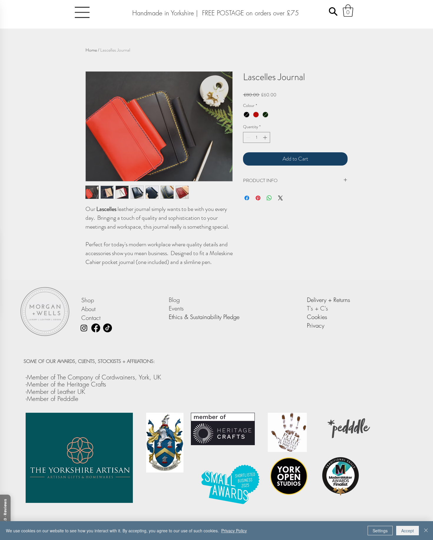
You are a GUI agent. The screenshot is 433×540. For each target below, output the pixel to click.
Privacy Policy (234, 531)
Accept (407, 531)
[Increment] (265, 137)
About (88, 309)
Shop (87, 300)
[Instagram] (84, 327)
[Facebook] (95, 327)
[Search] (333, 11)
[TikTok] (107, 327)
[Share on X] (280, 198)
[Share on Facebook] (246, 198)
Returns (341, 300)
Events (177, 308)
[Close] (425, 530)
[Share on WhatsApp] (269, 198)
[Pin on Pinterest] (258, 198)
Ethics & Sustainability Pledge (204, 317)
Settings (380, 531)
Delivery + (320, 300)
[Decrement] (247, 137)
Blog (175, 300)
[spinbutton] (256, 137)
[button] (82, 12)
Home (91, 50)
